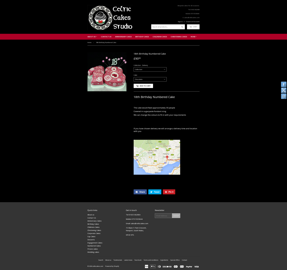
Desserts (91, 239)
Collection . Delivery (141, 65)
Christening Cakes (179, 37)
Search (100, 260)
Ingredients (164, 260)
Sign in (180, 22)
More (193, 37)
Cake (135, 75)
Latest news (128, 260)
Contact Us (106, 37)
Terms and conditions (151, 260)
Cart (195, 27)
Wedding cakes (93, 252)
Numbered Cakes (94, 246)
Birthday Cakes (142, 37)
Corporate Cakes (93, 233)
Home (89, 42)
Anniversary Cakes (123, 37)
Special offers (175, 260)
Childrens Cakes (160, 37)
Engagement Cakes (94, 243)
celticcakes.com (98, 266)
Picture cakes (92, 249)
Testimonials (117, 260)
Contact (184, 260)
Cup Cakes (91, 236)
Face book (138, 260)
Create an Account (193, 22)
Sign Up (176, 216)
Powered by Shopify (112, 266)
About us (91, 37)
